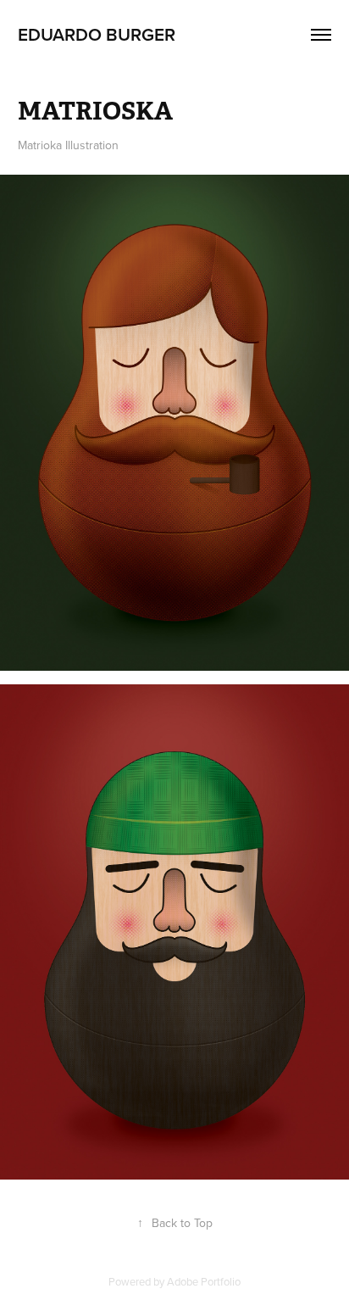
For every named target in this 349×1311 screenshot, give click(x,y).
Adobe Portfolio (204, 1281)
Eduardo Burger (96, 34)
